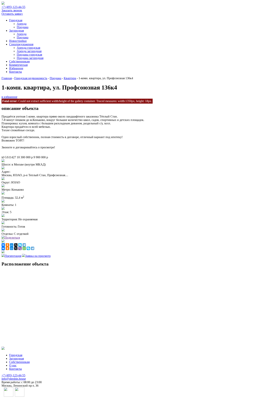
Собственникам (19, 61)
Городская (15, 20)
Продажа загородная (30, 58)
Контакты (15, 71)
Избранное (16, 68)
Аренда (21, 23)
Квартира (70, 78)
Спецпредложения (21, 44)
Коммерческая (18, 64)
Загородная (16, 30)
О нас (13, 365)
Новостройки (18, 40)
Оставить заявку (12, 13)
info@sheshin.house (14, 378)
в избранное (9, 96)
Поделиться (12, 237)
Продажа (22, 27)
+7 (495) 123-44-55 (13, 7)
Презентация (13, 255)
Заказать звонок (12, 10)
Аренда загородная (29, 51)
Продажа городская (29, 54)
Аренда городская (28, 47)
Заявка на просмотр (38, 255)
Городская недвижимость (30, 78)
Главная (7, 78)
